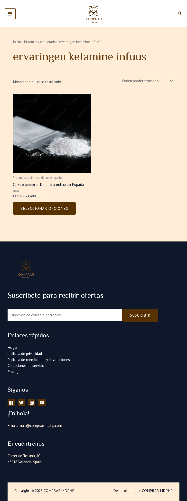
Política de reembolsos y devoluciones (39, 359)
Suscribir (140, 315)
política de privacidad (25, 353)
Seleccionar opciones (44, 208)
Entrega (14, 371)
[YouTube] (42, 402)
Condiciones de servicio (26, 365)
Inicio (17, 41)
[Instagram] (31, 402)
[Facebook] (11, 402)
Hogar (13, 347)
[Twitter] (21, 402)
